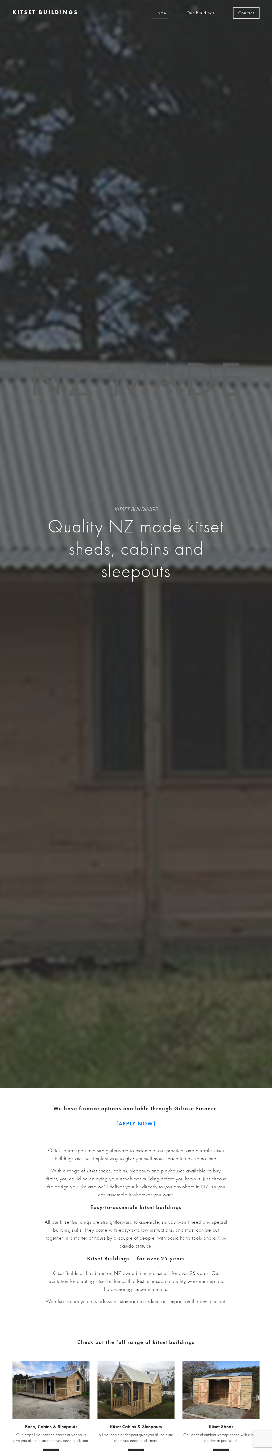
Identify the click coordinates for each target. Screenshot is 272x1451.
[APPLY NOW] (136, 1123)
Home (160, 12)
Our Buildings (200, 12)
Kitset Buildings (45, 12)
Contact (246, 12)
